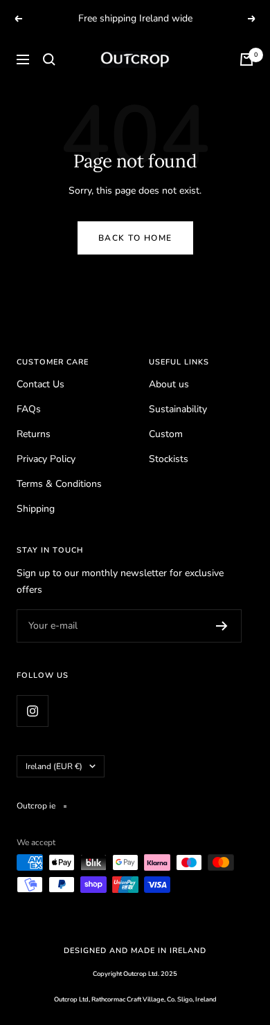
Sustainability (178, 409)
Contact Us (40, 384)
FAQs (29, 409)
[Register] (222, 626)
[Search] (49, 59)
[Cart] (246, 59)
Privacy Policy (46, 458)
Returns (34, 434)
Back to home (135, 237)
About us (169, 384)
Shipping (36, 508)
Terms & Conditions (59, 483)
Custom (166, 434)
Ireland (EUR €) (54, 766)
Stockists (168, 458)
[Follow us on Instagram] (32, 710)
